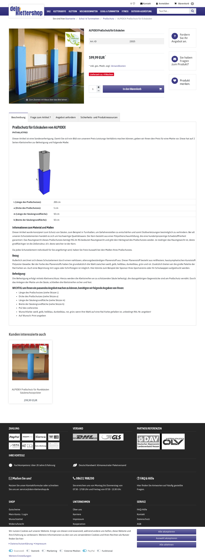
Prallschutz (108, 18)
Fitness (125, 11)
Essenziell (19, 551)
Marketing (52, 551)
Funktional (107, 551)
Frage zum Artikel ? (40, 117)
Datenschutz (143, 519)
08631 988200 (85, 478)
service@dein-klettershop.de (34, 489)
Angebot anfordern (66, 117)
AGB (139, 524)
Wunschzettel (16, 519)
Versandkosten (118, 66)
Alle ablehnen (167, 544)
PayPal (91, 551)
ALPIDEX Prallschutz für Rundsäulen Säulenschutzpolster (30, 391)
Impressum (78, 519)
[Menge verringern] (98, 91)
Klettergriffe (59, 11)
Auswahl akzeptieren (166, 538)
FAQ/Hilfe (142, 509)
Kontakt (141, 514)
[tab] (183, 38)
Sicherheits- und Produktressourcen (99, 117)
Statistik (35, 551)
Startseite (70, 18)
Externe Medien (72, 551)
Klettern (73, 11)
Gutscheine (14, 509)
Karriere (77, 514)
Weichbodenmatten (89, 11)
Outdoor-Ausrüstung (141, 11)
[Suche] (192, 11)
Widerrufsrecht (16, 524)
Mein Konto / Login (18, 514)
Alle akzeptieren (166, 531)
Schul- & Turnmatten (109, 11)
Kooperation (79, 524)
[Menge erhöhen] (98, 87)
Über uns (77, 509)
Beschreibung (18, 117)
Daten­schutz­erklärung (21, 543)
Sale (49, 11)
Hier (139, 485)
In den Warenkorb (132, 89)
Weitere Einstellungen (20, 556)
